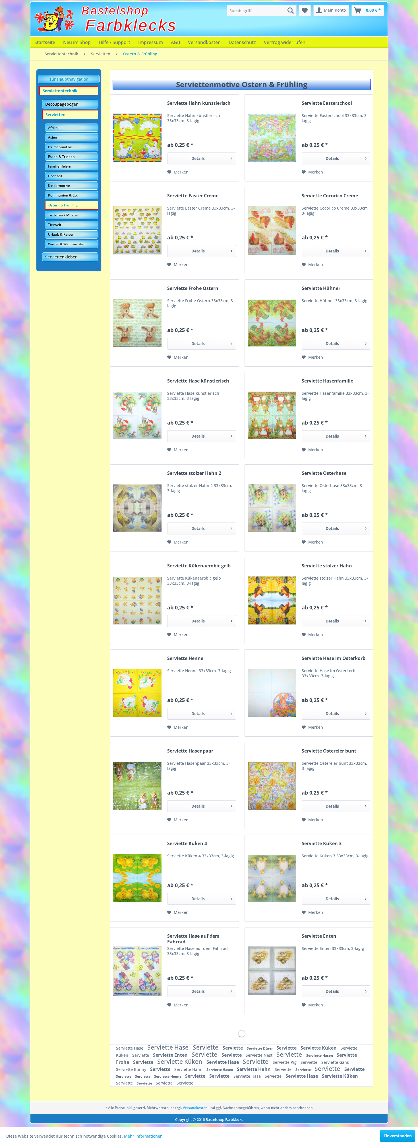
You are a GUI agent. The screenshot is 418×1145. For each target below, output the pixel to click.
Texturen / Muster (63, 215)
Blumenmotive (60, 147)
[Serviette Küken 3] (272, 878)
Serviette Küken (319, 1048)
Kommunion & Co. (63, 195)
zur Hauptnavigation (68, 79)
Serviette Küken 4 (187, 844)
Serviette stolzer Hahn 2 (194, 473)
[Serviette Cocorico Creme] (272, 230)
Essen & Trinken (61, 156)
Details (198, 158)
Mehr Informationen (143, 1136)
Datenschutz (242, 42)
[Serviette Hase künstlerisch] (137, 415)
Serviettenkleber (61, 257)
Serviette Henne (185, 658)
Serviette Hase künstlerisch (198, 381)
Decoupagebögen (61, 104)
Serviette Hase (130, 1048)
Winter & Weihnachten (67, 244)
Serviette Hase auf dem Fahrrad (193, 939)
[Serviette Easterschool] (272, 137)
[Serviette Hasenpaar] (137, 785)
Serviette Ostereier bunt (329, 751)
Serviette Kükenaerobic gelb (199, 566)
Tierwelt (54, 224)
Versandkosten (204, 42)
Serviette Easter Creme (192, 196)
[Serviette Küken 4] (137, 878)
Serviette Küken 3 (322, 844)
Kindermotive (59, 185)
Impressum (150, 42)
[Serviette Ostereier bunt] (272, 785)
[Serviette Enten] (272, 970)
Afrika (53, 127)
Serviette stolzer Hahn (327, 566)
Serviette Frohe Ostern (192, 288)
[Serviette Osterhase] (272, 508)
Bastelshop (115, 10)
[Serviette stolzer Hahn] (272, 600)
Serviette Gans (335, 1062)
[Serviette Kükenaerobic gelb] (137, 600)
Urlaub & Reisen (61, 234)
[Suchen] (291, 10)
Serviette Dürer (260, 1048)
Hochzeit (55, 176)
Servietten (55, 114)
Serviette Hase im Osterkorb (333, 658)
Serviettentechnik (60, 90)
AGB (175, 42)
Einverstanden (398, 1135)
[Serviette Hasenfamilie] (272, 415)
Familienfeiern (59, 166)
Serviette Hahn (189, 1069)
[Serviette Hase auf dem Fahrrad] (137, 970)
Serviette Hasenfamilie (327, 381)
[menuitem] (262, 10)
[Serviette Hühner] (272, 323)
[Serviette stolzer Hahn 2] (137, 508)
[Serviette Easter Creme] (137, 230)
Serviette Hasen (320, 1055)
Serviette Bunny (131, 1069)
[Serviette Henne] (137, 693)
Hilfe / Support (114, 42)
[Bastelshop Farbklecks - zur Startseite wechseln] (54, 19)
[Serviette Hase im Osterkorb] (272, 693)
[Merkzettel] (305, 10)
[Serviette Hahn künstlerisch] (137, 137)
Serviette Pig (285, 1062)
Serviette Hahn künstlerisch (199, 103)
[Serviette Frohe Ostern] (137, 323)
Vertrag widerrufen (284, 42)
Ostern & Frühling (63, 205)
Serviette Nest (260, 1055)
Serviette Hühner (321, 288)
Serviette (206, 1047)
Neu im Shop (77, 42)
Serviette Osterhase (324, 473)
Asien (52, 137)
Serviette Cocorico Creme (330, 196)
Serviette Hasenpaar (190, 751)
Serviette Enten (319, 936)
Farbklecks (131, 25)
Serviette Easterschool (327, 103)
